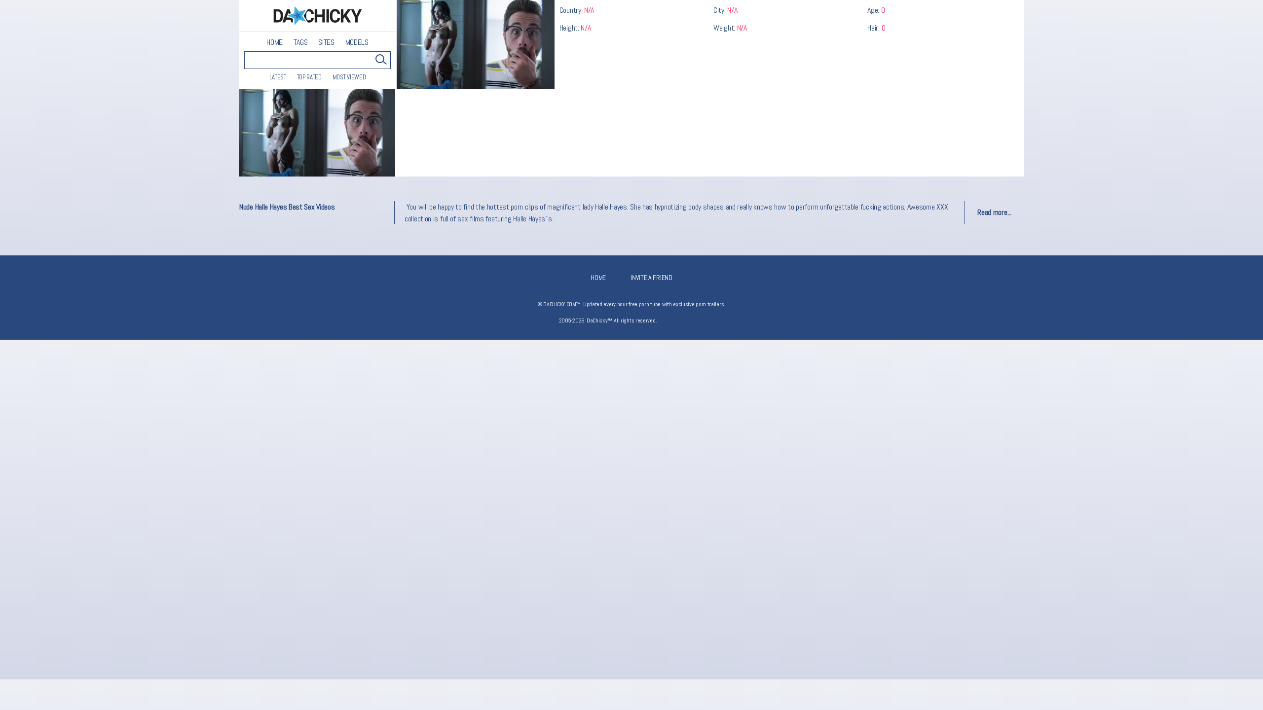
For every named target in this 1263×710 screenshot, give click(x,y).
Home (274, 42)
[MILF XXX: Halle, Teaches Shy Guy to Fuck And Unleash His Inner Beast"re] (317, 133)
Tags (301, 42)
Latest (277, 77)
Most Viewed (349, 77)
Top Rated (309, 77)
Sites (326, 42)
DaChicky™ (317, 16)
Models (357, 42)
